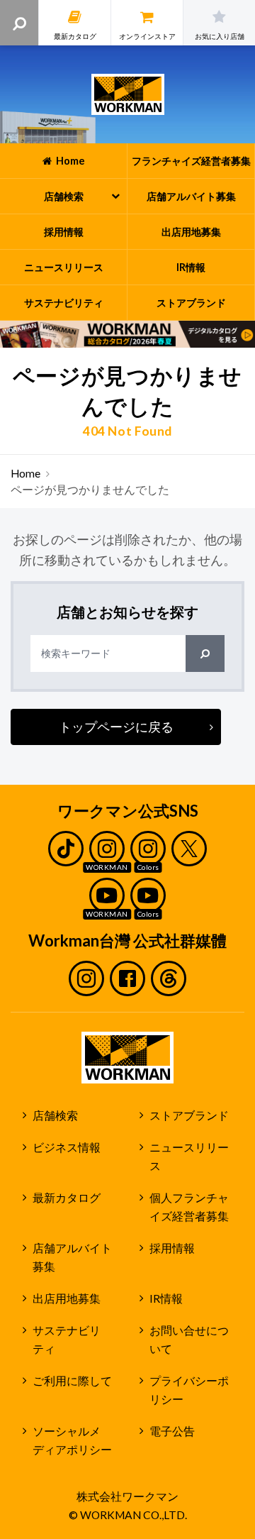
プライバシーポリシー (189, 1390)
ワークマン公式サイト (127, 94)
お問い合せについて (189, 1340)
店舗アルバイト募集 (72, 1258)
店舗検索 (55, 1115)
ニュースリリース (189, 1157)
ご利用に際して (72, 1380)
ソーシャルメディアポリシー (72, 1441)
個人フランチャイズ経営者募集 (189, 1207)
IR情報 (166, 1298)
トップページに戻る (116, 726)
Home (25, 473)
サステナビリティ (67, 1340)
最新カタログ (67, 1197)
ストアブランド (189, 1115)
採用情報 (172, 1248)
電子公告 (172, 1431)
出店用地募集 (67, 1298)
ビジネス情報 (67, 1147)
